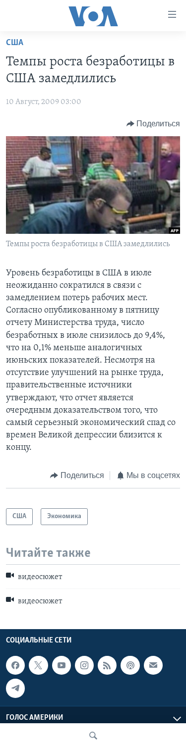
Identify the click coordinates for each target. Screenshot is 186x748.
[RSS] (107, 665)
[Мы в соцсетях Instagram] (84, 665)
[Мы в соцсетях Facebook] (15, 665)
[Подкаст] (130, 665)
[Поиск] (93, 735)
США (14, 43)
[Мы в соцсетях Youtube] (61, 665)
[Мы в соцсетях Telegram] (15, 688)
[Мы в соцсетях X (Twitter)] (38, 665)
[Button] (153, 123)
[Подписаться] (153, 665)
